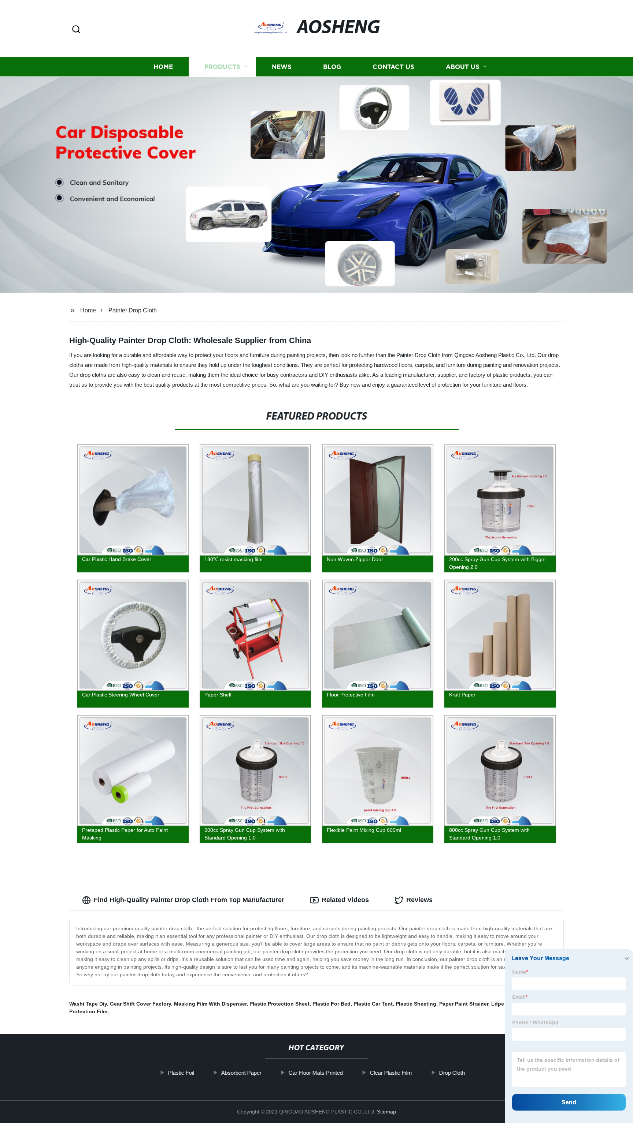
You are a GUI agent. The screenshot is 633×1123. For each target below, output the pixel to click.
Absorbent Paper (241, 1073)
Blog (332, 66)
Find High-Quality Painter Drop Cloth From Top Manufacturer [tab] (189, 900)
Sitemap (386, 1112)
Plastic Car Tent (373, 1004)
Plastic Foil (181, 1073)
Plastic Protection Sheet (279, 1004)
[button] (76, 29)
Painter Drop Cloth (132, 310)
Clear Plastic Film (391, 1073)
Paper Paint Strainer (463, 1004)
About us (463, 66)
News (282, 66)
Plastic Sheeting (416, 1004)
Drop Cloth (452, 1073)
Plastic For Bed (331, 1004)
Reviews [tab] (419, 900)
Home (163, 66)
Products (222, 66)
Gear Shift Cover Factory (140, 1004)
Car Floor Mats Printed (316, 1073)
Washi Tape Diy (88, 1004)
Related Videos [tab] (345, 900)
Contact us (393, 66)
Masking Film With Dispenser (210, 1004)
